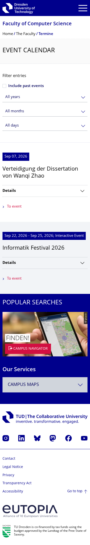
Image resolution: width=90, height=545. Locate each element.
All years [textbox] (12, 97)
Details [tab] (9, 191)
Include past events (26, 86)
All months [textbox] (14, 111)
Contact (8, 458)
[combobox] (45, 97)
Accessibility (12, 491)
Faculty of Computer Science (37, 24)
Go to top (74, 491)
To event (14, 207)
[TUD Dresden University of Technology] (18, 8)
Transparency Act (17, 483)
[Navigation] (83, 8)
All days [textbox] (12, 126)
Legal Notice (12, 467)
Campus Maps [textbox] (23, 385)
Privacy (8, 475)
